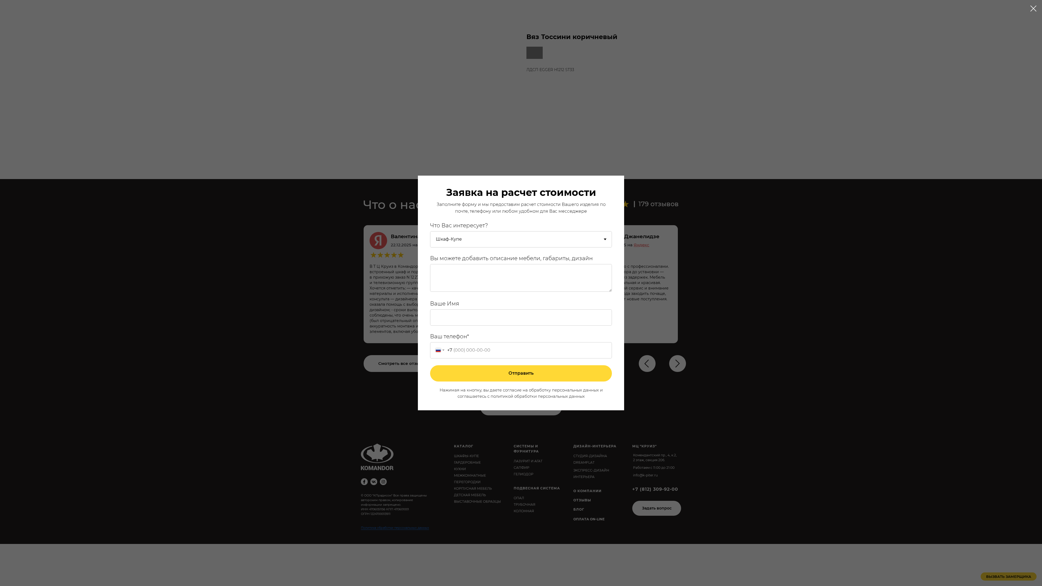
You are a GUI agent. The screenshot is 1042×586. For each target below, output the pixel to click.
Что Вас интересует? (459, 225)
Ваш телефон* (449, 336)
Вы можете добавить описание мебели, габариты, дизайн (511, 258)
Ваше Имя (444, 303)
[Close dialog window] (1033, 8)
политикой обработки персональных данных (538, 396)
